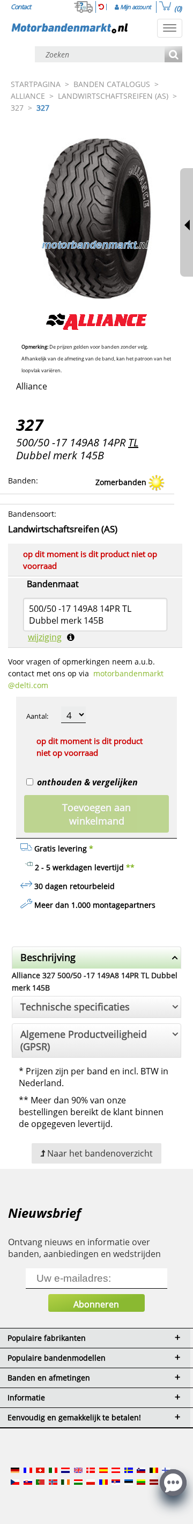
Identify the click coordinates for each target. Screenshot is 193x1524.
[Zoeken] (173, 55)
